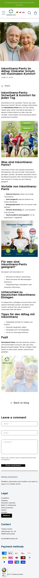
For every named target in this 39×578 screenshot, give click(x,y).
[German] (17, 13)
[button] (3, 12)
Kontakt (4, 512)
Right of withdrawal (8, 505)
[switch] (4, 575)
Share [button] (7, 86)
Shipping (4, 500)
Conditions (5, 498)
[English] (20, 13)
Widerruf (6, 515)
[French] (23, 13)
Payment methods (8, 503)
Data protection (7, 508)
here (3, 484)
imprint (3, 510)
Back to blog (21, 403)
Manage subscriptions (9, 477)
